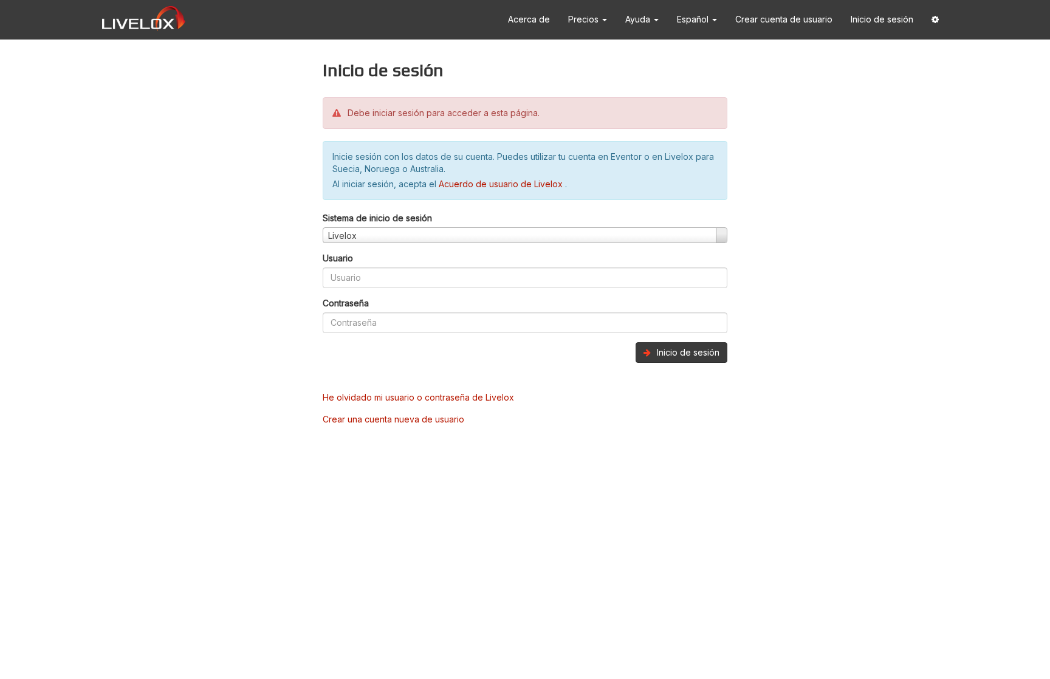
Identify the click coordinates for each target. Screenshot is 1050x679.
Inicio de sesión (882, 19)
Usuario (338, 258)
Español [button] (694, 19)
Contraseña (346, 303)
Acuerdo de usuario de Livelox (502, 184)
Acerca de (529, 19)
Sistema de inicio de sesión (377, 218)
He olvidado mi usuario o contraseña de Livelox (418, 397)
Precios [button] (584, 19)
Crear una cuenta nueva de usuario (393, 419)
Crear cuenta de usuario (783, 19)
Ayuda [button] (639, 19)
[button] (935, 20)
